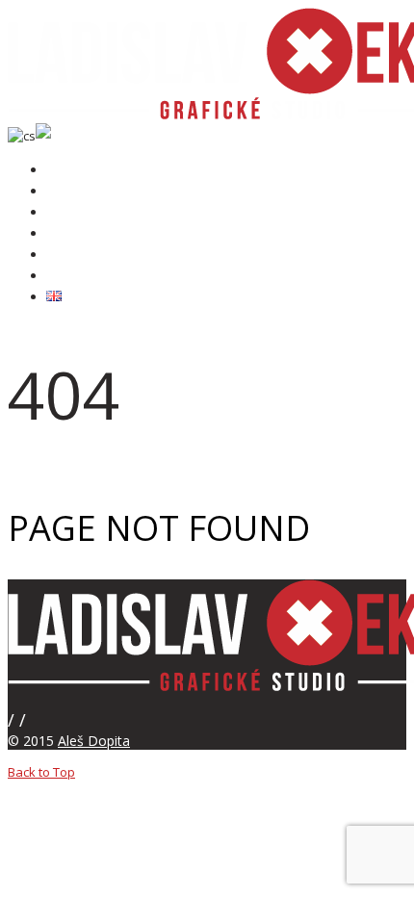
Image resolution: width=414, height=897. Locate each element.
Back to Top (41, 772)
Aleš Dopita (94, 740)
